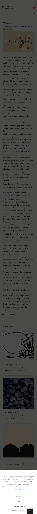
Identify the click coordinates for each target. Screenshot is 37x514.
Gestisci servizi (18, 489)
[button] (34, 472)
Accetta (18, 496)
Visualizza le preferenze (18, 506)
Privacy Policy (21, 510)
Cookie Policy (14, 510)
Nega (18, 501)
